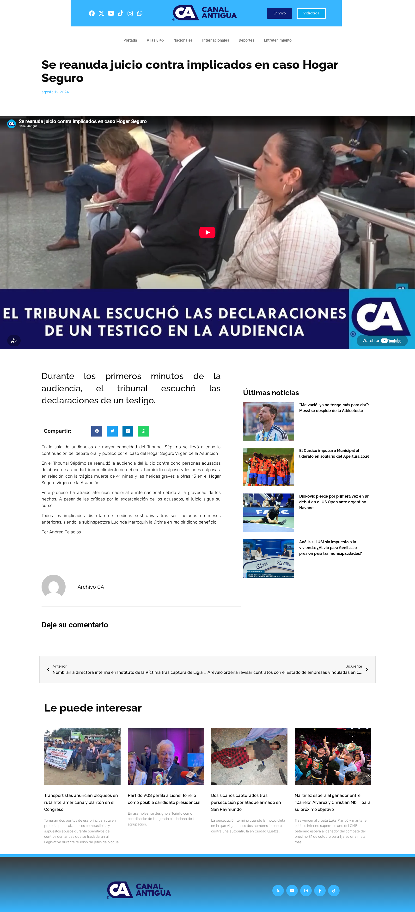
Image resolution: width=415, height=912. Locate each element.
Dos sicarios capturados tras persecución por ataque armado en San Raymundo (246, 802)
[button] (96, 431)
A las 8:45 (155, 40)
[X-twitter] (101, 13)
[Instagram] (130, 13)
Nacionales (183, 40)
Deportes (246, 40)
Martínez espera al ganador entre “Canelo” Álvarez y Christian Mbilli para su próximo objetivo (333, 802)
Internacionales (215, 40)
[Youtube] (111, 13)
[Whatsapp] (140, 13)
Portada (130, 40)
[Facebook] (92, 13)
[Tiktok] (120, 13)
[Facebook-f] (320, 890)
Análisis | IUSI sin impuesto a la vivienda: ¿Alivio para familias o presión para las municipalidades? (330, 548)
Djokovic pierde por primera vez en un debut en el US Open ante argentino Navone (334, 502)
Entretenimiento (278, 40)
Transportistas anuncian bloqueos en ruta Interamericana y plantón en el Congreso (81, 802)
